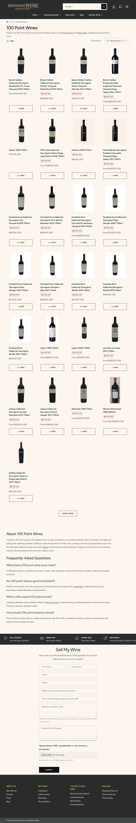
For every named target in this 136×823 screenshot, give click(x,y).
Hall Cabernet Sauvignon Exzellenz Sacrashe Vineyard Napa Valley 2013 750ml (115, 154)
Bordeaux (69, 33)
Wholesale (42, 798)
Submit (49, 770)
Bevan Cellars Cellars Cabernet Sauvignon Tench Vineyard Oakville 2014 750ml (82, 84)
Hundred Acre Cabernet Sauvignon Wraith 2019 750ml (112, 287)
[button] (127, 6)
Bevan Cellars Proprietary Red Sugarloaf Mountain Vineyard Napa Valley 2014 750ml (112, 86)
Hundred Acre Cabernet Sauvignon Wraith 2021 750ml (18, 351)
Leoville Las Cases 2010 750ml (111, 349)
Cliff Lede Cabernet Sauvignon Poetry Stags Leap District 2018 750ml (52, 153)
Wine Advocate (52, 602)
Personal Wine (44, 801)
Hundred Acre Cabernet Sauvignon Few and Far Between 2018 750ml (51, 220)
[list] (68, 639)
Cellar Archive (44, 794)
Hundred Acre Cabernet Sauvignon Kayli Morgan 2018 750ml (20, 287)
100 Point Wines (21, 22)
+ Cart (21, 109)
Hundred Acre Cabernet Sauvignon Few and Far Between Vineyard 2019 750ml (82, 222)
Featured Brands (77, 804)
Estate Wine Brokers (18, 820)
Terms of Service (109, 794)
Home (11, 22)
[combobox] (85, 6)
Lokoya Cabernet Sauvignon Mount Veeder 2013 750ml (49, 412)
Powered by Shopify (32, 820)
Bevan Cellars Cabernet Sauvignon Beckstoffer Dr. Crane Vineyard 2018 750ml (19, 84)
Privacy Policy (107, 798)
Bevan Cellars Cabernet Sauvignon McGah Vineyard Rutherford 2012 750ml (51, 84)
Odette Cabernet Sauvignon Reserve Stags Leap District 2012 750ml (18, 477)
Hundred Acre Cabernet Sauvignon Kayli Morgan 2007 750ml (114, 220)
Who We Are (11, 791)
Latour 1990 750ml (49, 348)
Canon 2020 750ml (18, 150)
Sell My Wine (75, 801)
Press (8, 798)
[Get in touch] (120, 6)
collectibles (78, 586)
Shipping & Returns (110, 791)
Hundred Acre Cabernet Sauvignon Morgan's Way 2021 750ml (51, 287)
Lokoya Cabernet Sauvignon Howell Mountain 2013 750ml (19, 412)
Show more (68, 513)
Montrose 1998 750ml (82, 409)
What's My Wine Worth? (80, 794)
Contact (9, 794)
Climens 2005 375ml (81, 150)
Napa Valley (82, 33)
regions (45, 547)
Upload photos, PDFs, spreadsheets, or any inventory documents (63, 747)
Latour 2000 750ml (81, 348)
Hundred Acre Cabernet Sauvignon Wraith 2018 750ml (81, 287)
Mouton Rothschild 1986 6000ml (112, 410)
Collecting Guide (77, 797)
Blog (8, 801)
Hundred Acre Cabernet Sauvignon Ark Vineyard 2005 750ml (20, 220)
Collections (42, 791)
